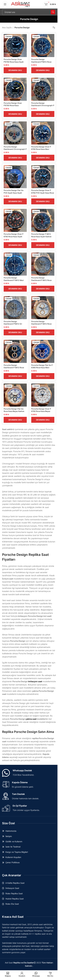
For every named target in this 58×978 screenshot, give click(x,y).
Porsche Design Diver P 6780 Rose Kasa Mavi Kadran (41, 149)
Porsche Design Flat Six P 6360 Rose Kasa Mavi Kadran (42, 367)
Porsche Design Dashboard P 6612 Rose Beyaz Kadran (41, 323)
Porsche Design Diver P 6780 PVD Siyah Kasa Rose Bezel (42, 192)
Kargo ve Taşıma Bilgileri (16, 852)
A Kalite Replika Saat (14, 883)
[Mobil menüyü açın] (5, 4)
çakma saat (31, 719)
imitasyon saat (35, 681)
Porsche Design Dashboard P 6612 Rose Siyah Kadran (14, 367)
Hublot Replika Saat (14, 898)
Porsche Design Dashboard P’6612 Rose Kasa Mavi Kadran (41, 61)
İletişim (8, 836)
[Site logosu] (21, 4)
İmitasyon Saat (12, 888)
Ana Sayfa (7, 27)
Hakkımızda (10, 831)
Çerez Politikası (12, 862)
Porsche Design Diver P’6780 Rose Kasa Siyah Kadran (14, 61)
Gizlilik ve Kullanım (13, 841)
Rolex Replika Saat (14, 893)
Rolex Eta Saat (12, 904)
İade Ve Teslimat (13, 846)
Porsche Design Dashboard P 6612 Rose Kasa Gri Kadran (41, 280)
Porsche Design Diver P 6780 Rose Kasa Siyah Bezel (13, 236)
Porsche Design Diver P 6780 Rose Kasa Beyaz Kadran (41, 411)
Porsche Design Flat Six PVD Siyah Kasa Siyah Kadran (14, 192)
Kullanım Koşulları (13, 857)
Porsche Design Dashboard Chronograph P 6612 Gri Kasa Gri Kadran (15, 149)
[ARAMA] (53, 12)
